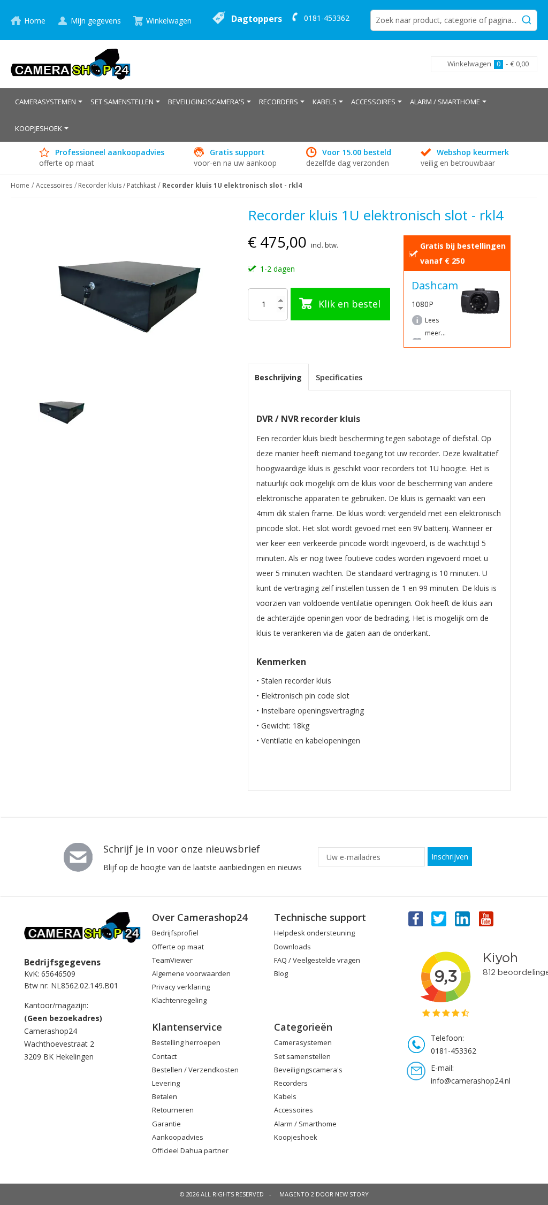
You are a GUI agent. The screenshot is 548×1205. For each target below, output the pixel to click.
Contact (164, 1056)
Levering (166, 1083)
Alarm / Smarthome (305, 1124)
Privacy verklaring (181, 987)
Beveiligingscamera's (308, 1069)
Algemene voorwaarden (191, 973)
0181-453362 (326, 18)
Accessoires (54, 185)
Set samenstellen (302, 1056)
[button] (111, 412)
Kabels (285, 1096)
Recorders (291, 1083)
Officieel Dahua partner (190, 1150)
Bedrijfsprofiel (175, 933)
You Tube (487, 918)
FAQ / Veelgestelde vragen (317, 960)
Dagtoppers (256, 19)
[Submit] (526, 18)
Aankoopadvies (177, 1137)
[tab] (278, 377)
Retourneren (173, 1110)
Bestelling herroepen (186, 1042)
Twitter (439, 918)
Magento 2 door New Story (324, 1194)
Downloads (292, 946)
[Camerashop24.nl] (71, 64)
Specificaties (339, 377)
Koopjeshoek (295, 1137)
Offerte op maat (178, 946)
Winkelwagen (169, 21)
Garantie (166, 1124)
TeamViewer (172, 960)
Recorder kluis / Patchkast (117, 185)
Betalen (164, 1096)
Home (34, 21)
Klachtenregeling (179, 1000)
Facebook (415, 918)
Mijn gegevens (96, 21)
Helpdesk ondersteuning (314, 933)
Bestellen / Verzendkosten (195, 1069)
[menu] (274, 115)
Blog (281, 973)
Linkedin (463, 918)
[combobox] (453, 20)
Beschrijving (278, 377)
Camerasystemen (303, 1042)
